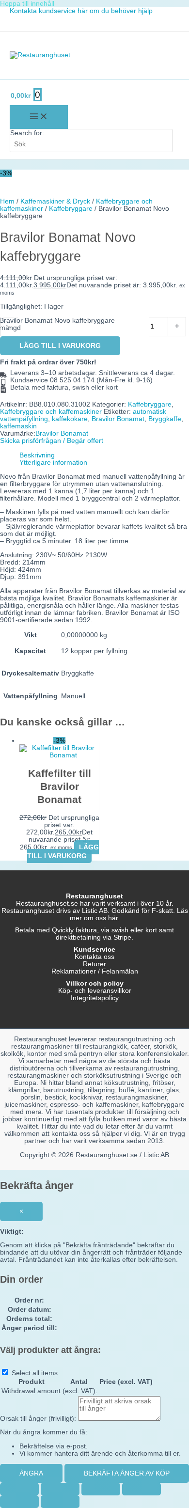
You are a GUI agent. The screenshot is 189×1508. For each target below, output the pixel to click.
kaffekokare (70, 419)
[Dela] (100, 1489)
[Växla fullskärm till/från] (60, 1489)
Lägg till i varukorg (60, 345)
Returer (94, 964)
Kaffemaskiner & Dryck (55, 201)
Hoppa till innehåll (27, 3)
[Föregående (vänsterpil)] (19, 1501)
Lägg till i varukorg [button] (63, 852)
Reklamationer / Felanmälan (94, 971)
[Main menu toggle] (39, 117)
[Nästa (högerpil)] (60, 1501)
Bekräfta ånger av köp (127, 1473)
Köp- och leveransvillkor (94, 990)
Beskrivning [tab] (37, 455)
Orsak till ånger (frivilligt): (38, 1418)
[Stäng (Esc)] (141, 1489)
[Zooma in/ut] (19, 1489)
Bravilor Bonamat (118, 419)
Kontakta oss (94, 956)
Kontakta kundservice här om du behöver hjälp (81, 11)
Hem (7, 201)
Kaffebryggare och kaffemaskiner (51, 411)
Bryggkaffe (164, 419)
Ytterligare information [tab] (53, 462)
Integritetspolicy (95, 998)
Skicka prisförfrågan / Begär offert (51, 440)
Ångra (31, 1473)
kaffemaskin (18, 426)
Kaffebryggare (71, 208)
